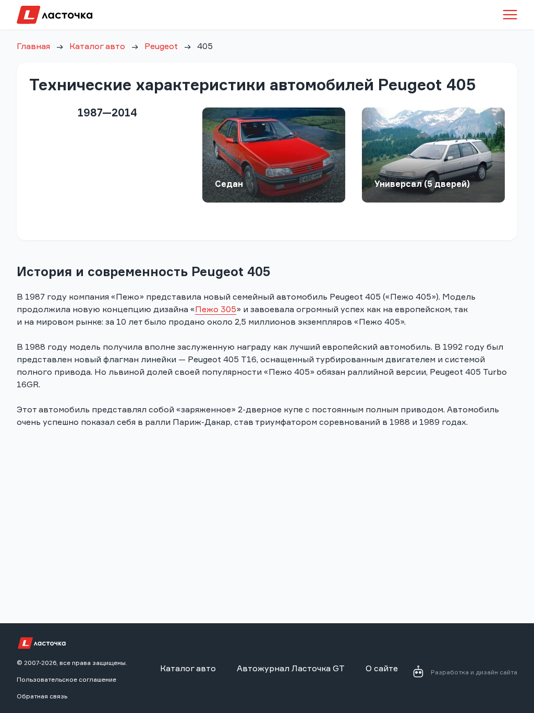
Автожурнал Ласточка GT (291, 668)
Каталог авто (97, 46)
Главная (33, 46)
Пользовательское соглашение (66, 679)
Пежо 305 (215, 309)
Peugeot (161, 46)
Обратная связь (42, 696)
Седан (229, 184)
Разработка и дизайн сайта (474, 672)
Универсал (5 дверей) (422, 184)
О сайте (382, 668)
